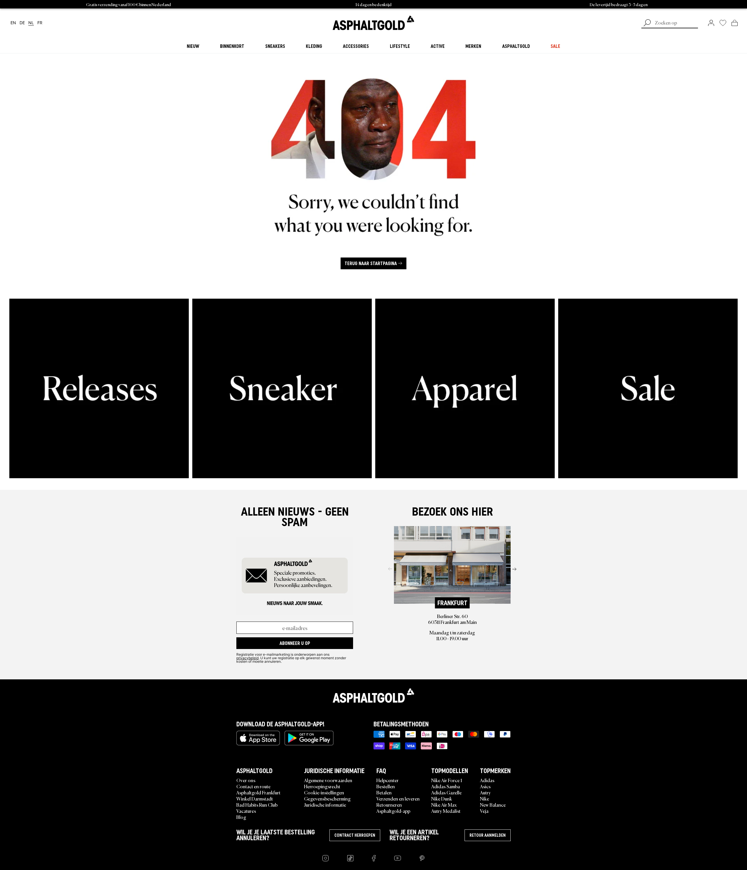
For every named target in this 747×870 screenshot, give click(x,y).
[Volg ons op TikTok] (350, 858)
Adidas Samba (445, 786)
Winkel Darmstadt (254, 798)
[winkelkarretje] (735, 23)
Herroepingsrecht (322, 786)
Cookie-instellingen (324, 792)
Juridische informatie (325, 804)
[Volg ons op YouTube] (397, 858)
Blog (241, 817)
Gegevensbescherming (327, 798)
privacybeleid (247, 657)
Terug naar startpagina (371, 263)
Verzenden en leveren (398, 798)
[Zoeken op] (647, 23)
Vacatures (246, 811)
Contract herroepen (354, 835)
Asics (485, 786)
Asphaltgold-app (393, 811)
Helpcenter (387, 780)
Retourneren (389, 804)
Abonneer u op (295, 643)
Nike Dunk (441, 798)
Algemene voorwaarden (328, 780)
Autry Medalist (445, 811)
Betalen (384, 792)
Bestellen (385, 786)
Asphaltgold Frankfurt (258, 792)
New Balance (493, 804)
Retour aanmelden (488, 835)
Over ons (245, 780)
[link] (373, 22)
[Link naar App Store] (258, 738)
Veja (484, 811)
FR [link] (39, 23)
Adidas (487, 780)
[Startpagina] (373, 695)
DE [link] (22, 23)
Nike (484, 798)
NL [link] (31, 23)
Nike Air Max (444, 804)
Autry (485, 792)
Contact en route (253, 786)
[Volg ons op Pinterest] (422, 858)
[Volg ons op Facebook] (374, 858)
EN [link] (13, 23)
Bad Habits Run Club (256, 804)
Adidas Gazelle (446, 792)
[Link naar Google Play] (309, 738)
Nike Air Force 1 (446, 780)
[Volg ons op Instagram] (325, 858)
